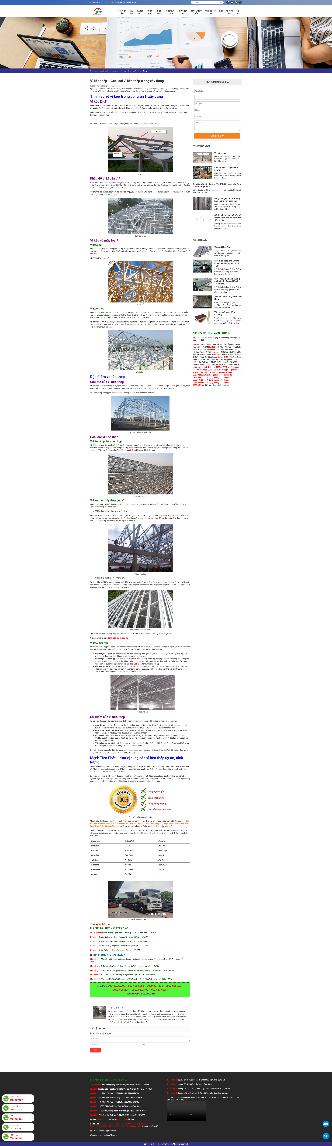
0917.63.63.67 (121, 1124)
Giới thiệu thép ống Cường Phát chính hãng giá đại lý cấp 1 (226, 263)
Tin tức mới (229, 12)
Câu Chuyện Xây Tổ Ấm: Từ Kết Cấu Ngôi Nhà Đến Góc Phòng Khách (217, 185)
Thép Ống (159, 12)
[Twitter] (93, 1028)
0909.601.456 (135, 1126)
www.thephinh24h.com (107, 1135)
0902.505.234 (134, 1124)
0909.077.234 (109, 1126)
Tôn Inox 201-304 (211, 12)
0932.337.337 (107, 1124)
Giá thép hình (122, 12)
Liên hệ (238, 12)
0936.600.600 (96, 1126)
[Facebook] (96, 1028)
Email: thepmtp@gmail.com (125, 2)
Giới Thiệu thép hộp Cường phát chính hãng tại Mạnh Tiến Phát (227, 281)
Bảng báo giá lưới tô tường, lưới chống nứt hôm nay (227, 199)
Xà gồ (131, 12)
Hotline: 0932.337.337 (100, 2)
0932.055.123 (147, 1124)
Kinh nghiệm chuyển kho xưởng (226, 168)
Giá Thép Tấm (183, 12)
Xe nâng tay (220, 153)
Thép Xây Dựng (170, 12)
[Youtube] (100, 1028)
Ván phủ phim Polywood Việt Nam (228, 297)
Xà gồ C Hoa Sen (222, 247)
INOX (221, 11)
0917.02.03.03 (122, 1126)
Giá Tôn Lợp (140, 12)
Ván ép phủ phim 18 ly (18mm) (224, 313)
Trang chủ (94, 71)
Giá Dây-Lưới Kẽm (196, 12)
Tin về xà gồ (103, 71)
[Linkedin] (103, 1028)
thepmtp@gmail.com (221, 385)
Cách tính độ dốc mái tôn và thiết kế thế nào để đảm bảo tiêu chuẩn (227, 217)
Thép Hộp (150, 12)
